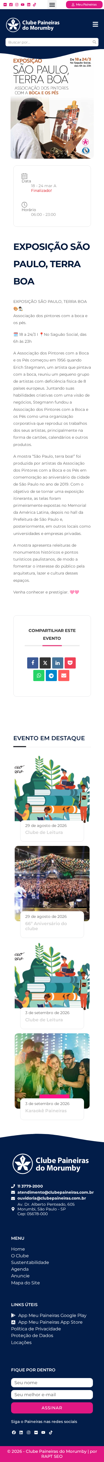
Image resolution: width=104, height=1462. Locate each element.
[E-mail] (63, 675)
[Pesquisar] (94, 42)
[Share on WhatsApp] (38, 675)
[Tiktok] (51, 1432)
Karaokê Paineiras (46, 1110)
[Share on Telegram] (51, 675)
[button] (52, 4)
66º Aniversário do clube (46, 926)
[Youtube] (43, 1432)
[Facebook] (14, 1432)
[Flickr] (36, 1432)
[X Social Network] (45, 663)
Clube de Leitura (44, 832)
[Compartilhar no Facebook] (32, 663)
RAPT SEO (52, 1456)
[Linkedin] (57, 663)
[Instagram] (28, 1432)
